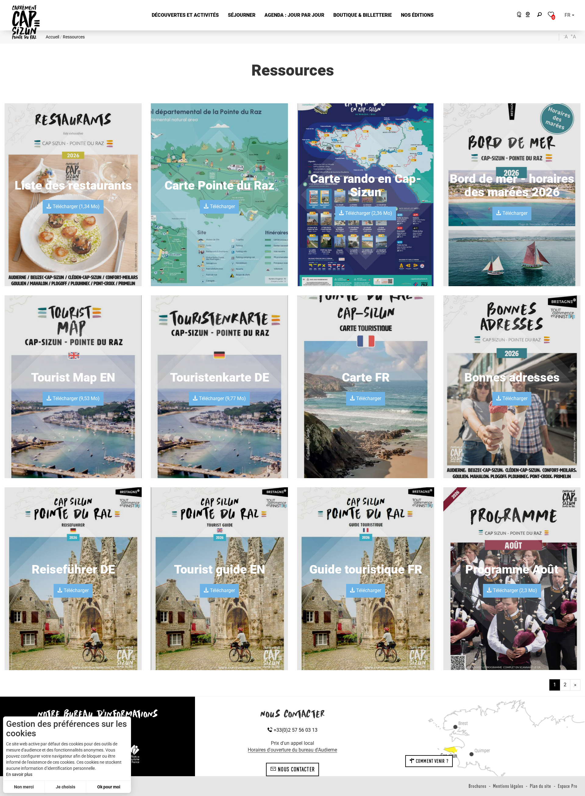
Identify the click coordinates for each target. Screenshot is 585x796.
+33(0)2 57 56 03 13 (294, 730)
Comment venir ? (431, 761)
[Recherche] (541, 15)
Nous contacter (295, 769)
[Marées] (517, 15)
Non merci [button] (24, 786)
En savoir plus (19, 774)
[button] (185, 15)
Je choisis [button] (65, 786)
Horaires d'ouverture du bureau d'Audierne (292, 750)
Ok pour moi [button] (108, 786)
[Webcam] (531, 15)
